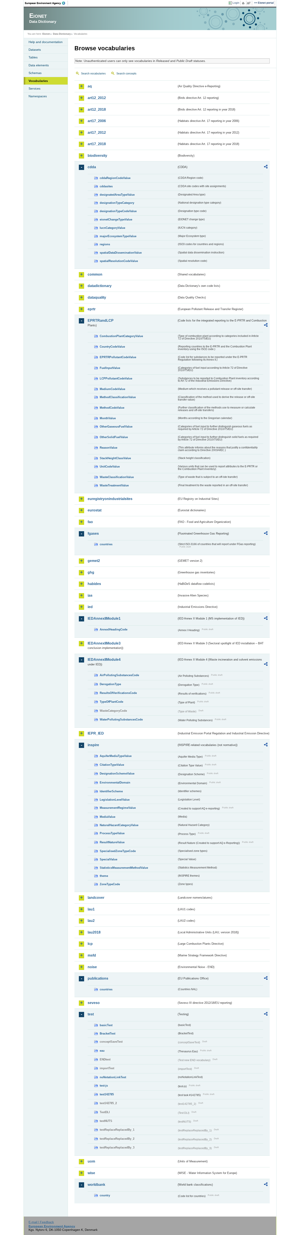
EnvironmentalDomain (115, 782)
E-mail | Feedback (41, 1222)
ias (90, 595)
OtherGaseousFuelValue (116, 426)
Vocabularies (38, 81)
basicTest (106, 1025)
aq (90, 86)
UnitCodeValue (110, 466)
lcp (90, 944)
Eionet (46, 33)
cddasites (106, 186)
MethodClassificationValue (118, 397)
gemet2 (94, 561)
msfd (92, 955)
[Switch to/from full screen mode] (249, 3)
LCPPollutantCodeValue (116, 378)
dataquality (97, 297)
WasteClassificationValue (117, 477)
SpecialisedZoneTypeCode (118, 851)
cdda (92, 167)
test (91, 1014)
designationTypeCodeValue (118, 211)
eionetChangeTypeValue (116, 219)
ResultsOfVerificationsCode (118, 693)
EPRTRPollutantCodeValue (118, 357)
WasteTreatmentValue (114, 485)
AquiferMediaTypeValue (116, 756)
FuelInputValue (110, 368)
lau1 (91, 909)
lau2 (91, 921)
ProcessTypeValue (112, 833)
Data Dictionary (62, 33)
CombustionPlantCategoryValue (121, 336)
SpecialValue (108, 859)
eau (102, 1050)
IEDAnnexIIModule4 (104, 659)
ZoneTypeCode (110, 884)
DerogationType (110, 684)
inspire (93, 745)
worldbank (96, 1184)
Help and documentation (46, 42)
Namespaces (38, 96)
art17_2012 (97, 132)
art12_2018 (97, 109)
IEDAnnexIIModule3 (104, 643)
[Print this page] (243, 3)
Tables (33, 57)
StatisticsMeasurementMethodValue (124, 867)
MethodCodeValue (112, 407)
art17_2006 (97, 121)
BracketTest (107, 1033)
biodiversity (97, 155)
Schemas (35, 73)
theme (104, 876)
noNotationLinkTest (113, 1077)
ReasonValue (108, 447)
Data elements (39, 65)
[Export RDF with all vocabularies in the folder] (265, 167)
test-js (104, 1085)
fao (90, 522)
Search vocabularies (93, 73)
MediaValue (107, 816)
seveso (94, 1003)
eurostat (94, 510)
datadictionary (100, 286)
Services (34, 88)
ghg (91, 572)
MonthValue (108, 418)
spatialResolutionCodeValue (119, 261)
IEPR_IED (96, 733)
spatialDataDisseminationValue (121, 252)
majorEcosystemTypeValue (118, 236)
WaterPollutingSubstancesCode (121, 719)
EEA (46, 3)
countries (106, 544)
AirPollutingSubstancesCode (119, 675)
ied (90, 607)
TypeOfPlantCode (111, 701)
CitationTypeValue (112, 764)
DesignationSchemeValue (117, 773)
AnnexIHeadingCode (113, 629)
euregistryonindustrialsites (110, 499)
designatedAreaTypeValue (117, 194)
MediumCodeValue (112, 389)
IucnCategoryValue (112, 227)
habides (94, 584)
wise (91, 1173)
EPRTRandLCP (101, 320)
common (95, 274)
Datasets (35, 49)
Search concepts (126, 73)
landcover (96, 897)
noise (92, 967)
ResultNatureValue (112, 842)
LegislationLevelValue (115, 799)
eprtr (92, 309)
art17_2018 (97, 144)
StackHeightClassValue (115, 458)
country (105, 1195)
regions (105, 244)
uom (91, 1161)
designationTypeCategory (117, 202)
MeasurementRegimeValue (118, 807)
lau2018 (94, 932)
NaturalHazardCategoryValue (119, 825)
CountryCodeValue (112, 346)
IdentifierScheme (111, 791)
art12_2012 (97, 98)
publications (98, 978)
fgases (93, 533)
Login (236, 3)
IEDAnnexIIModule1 (104, 618)
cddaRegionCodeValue (115, 178)
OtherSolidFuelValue (114, 437)
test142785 (107, 1094)
